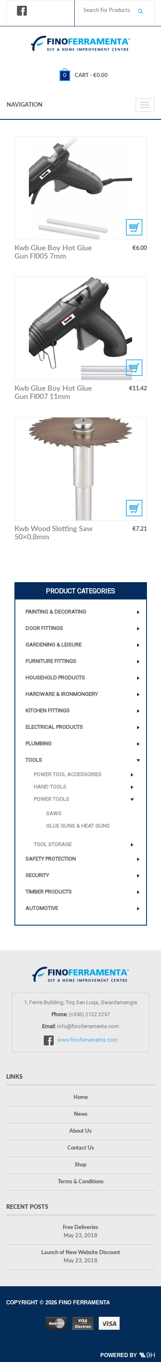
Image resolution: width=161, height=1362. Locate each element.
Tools (34, 760)
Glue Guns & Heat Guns (78, 826)
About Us (80, 1131)
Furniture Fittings (51, 661)
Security (37, 875)
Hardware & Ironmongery (62, 694)
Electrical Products (54, 727)
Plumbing (39, 743)
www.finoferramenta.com (87, 1040)
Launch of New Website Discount (80, 1252)
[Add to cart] (81, 468)
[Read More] (81, 188)
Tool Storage (53, 844)
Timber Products (49, 892)
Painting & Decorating (56, 612)
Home (80, 1097)
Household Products (55, 677)
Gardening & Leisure (54, 644)
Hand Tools (50, 787)
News (81, 1114)
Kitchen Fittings (48, 710)
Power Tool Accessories (68, 774)
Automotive (42, 908)
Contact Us (80, 1148)
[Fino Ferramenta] (80, 42)
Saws (54, 813)
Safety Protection (51, 859)
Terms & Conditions (81, 1182)
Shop (80, 1165)
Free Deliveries (80, 1227)
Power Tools (51, 799)
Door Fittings (44, 628)
